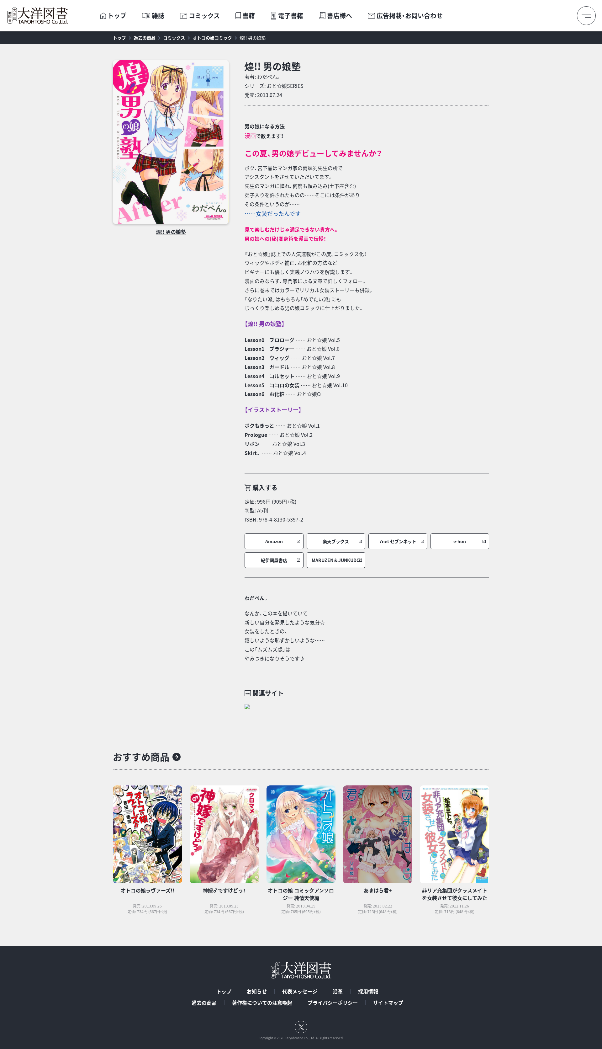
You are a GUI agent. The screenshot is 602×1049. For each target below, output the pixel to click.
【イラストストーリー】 (273, 409)
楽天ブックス (336, 541)
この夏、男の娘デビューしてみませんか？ (313, 153)
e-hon (459, 541)
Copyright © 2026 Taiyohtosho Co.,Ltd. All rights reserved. (301, 1038)
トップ (117, 16)
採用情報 (368, 991)
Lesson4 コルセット (269, 376)
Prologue (256, 434)
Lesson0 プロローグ (269, 340)
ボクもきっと (259, 425)
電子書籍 (290, 16)
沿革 (338, 991)
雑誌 (158, 16)
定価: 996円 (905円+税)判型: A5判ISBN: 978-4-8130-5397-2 (274, 510)
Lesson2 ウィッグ (267, 357)
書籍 (248, 16)
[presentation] (103, 16)
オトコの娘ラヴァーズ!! (147, 890)
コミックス (204, 16)
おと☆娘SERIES (285, 85)
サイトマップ (388, 1002)
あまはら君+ (378, 890)
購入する (264, 487)
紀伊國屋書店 (274, 560)
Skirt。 (253, 453)
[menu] (586, 15)
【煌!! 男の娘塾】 (265, 323)
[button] (274, 541)
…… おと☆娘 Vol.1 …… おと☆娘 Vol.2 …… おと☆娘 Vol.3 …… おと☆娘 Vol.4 (282, 439)
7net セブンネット (397, 541)
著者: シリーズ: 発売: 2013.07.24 (274, 86)
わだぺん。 (269, 76)
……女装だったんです (273, 213)
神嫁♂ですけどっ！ (224, 890)
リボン (252, 443)
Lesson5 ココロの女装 (272, 385)
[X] (301, 1027)
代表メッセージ (299, 991)
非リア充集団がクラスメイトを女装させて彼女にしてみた (454, 894)
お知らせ (257, 991)
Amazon (274, 541)
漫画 (250, 135)
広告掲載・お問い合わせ (410, 16)
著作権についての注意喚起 (262, 1002)
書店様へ (339, 16)
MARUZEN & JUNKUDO (336, 560)
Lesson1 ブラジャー (269, 348)
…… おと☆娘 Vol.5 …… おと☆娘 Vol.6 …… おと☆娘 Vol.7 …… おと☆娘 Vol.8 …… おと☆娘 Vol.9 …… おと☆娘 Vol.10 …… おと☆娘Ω (296, 367)
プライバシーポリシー (333, 1002)
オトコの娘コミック (212, 38)
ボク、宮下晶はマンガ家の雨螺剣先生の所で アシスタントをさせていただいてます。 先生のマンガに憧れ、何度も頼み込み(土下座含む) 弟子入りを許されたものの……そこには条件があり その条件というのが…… (302, 191)
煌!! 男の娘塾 (253, 38)
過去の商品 (145, 38)
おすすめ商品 (141, 757)
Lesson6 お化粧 (264, 394)
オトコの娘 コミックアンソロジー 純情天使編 (301, 894)
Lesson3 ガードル (267, 367)
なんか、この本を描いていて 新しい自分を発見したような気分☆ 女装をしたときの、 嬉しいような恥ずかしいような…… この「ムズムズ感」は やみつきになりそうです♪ (285, 635)
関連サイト (268, 693)
